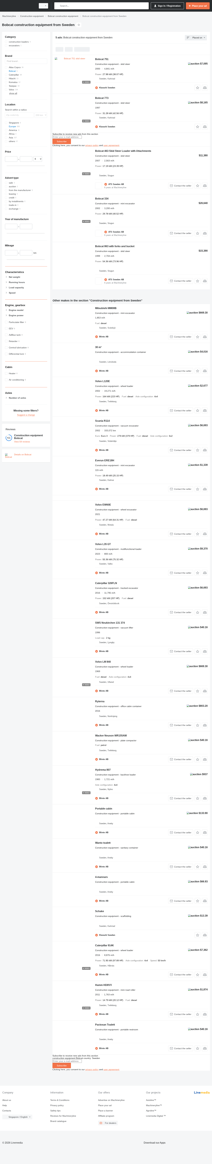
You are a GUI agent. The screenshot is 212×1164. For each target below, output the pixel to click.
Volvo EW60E (103, 504)
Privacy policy (57, 1105)
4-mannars (101, 877)
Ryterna (99, 701)
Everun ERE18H (104, 460)
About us (6, 1100)
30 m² (98, 347)
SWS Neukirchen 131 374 (110, 622)
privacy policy (92, 145)
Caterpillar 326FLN (106, 583)
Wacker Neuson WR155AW (111, 735)
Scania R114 (102, 421)
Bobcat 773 (101, 98)
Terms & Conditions (59, 1100)
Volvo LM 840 (103, 661)
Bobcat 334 (101, 198)
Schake (99, 911)
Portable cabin (103, 808)
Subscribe (62, 141)
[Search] (57, 6)
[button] (197, 88)
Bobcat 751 (101, 59)
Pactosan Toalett (105, 1024)
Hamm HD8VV (103, 985)
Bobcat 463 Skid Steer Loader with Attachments (123, 151)
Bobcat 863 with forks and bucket (114, 246)
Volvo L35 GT (103, 544)
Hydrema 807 (103, 769)
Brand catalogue (58, 1121)
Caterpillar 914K (104, 945)
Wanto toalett (103, 843)
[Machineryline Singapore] (18, 6)
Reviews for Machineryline (63, 1116)
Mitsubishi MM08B (106, 308)
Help (4, 1105)
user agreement (111, 145)
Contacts (6, 1110)
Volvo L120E (102, 381)
